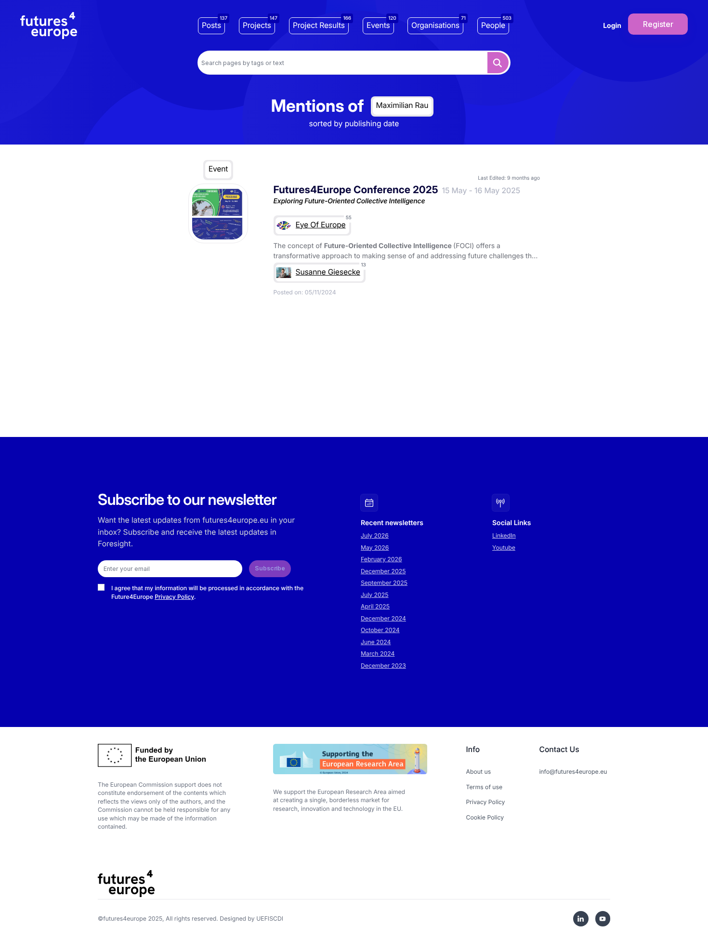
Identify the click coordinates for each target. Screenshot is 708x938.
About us (478, 771)
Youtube (503, 547)
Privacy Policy (174, 596)
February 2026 (381, 559)
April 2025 (375, 606)
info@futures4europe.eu (573, 771)
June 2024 (376, 642)
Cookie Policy (485, 817)
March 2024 (377, 653)
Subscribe (270, 568)
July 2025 (375, 594)
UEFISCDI (269, 918)
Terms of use (484, 787)
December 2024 (383, 618)
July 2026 (375, 535)
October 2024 (380, 630)
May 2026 (375, 547)
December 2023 (383, 665)
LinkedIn (504, 535)
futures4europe (124, 918)
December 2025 (383, 571)
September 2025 (384, 582)
